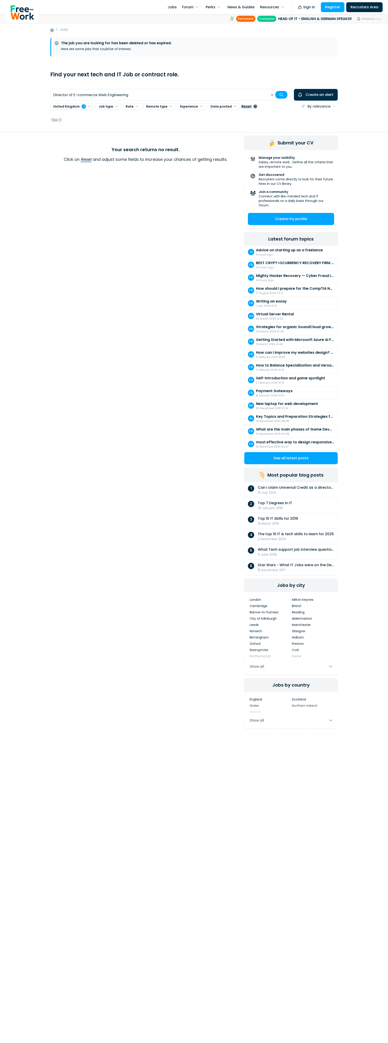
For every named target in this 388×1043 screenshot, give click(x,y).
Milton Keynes (302, 599)
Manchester (301, 625)
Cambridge (258, 606)
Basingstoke (259, 650)
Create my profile (291, 218)
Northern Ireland (304, 705)
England (256, 699)
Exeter (297, 656)
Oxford (255, 643)
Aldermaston (302, 618)
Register (332, 7)
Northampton (260, 656)
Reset (246, 106)
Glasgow (298, 631)
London (255, 599)
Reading (298, 612)
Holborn (298, 637)
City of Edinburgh (263, 618)
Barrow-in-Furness (264, 612)
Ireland (255, 712)
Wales (254, 705)
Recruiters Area (364, 7)
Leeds (254, 625)
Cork (295, 650)
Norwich (256, 631)
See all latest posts (291, 458)
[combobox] (170, 95)
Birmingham (259, 637)
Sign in (309, 7)
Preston (298, 643)
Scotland (299, 699)
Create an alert (319, 94)
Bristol (296, 606)
